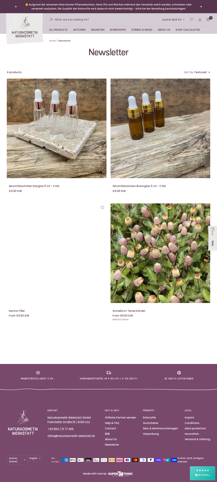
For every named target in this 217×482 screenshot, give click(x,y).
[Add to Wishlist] (102, 83)
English (33, 458)
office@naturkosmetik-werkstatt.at (71, 436)
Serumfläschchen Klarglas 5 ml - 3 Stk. (34, 186)
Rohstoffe (149, 417)
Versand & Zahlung (197, 439)
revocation (192, 434)
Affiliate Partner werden (120, 417)
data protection (195, 428)
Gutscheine (150, 423)
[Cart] (208, 19)
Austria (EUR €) (171, 19)
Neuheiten (97, 30)
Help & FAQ (112, 423)
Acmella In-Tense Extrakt (129, 311)
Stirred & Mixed (141, 30)
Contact (110, 428)
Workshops (118, 30)
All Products (58, 30)
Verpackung (151, 434)
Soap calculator (188, 30)
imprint (189, 417)
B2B (107, 434)
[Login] (200, 20)
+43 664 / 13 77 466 (60, 429)
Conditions (192, 423)
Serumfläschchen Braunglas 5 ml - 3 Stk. (139, 186)
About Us (164, 30)
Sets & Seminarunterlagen (160, 428)
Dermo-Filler (17, 311)
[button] (202, 473)
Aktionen (79, 30)
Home (52, 40)
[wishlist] (192, 19)
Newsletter (112, 444)
